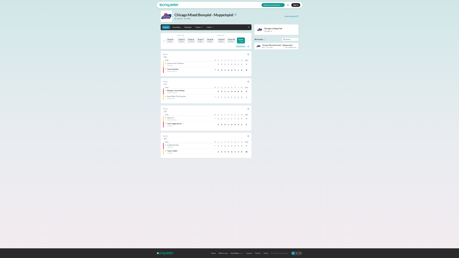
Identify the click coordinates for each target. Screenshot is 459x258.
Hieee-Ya (170, 118)
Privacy (258, 253)
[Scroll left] (164, 41)
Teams (198, 27)
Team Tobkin (172, 151)
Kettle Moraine (172, 71)
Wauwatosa (171, 98)
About (213, 253)
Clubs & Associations (271, 5)
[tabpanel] (206, 104)
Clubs (209, 27)
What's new (223, 253)
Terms (265, 253)
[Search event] (249, 27)
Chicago (169, 65)
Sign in (295, 5)
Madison (170, 147)
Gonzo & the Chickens (175, 63)
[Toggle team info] (166, 63)
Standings (176, 27)
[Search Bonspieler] (288, 5)
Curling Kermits (173, 145)
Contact (249, 253)
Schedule (187, 27)
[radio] (293, 253)
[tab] (170, 40)
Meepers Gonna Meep (175, 90)
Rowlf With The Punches (176, 96)
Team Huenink (172, 69)
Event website (290, 16)
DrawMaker (237, 253)
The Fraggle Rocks (174, 124)
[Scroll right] (248, 41)
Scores (166, 27)
